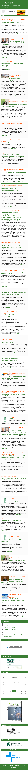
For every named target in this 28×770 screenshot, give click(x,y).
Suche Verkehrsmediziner (9, 633)
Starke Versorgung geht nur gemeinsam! (12, 22)
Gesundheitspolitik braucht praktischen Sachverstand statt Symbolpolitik (13, 43)
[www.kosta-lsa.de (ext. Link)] (14, 757)
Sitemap (23, 765)
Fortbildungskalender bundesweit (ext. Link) (13, 634)
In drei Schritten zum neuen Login (10, 142)
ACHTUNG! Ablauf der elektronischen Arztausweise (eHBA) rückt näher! (12, 600)
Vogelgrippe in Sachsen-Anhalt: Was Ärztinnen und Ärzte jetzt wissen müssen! (14, 539)
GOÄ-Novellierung (14, 419)
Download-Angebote (8, 636)
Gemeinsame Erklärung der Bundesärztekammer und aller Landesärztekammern (9, 190)
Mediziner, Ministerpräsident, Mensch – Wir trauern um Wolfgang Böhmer (13, 581)
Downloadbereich (14, 767)
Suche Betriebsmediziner (9, 631)
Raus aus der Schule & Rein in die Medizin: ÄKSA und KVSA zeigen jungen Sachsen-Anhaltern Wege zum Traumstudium (13, 245)
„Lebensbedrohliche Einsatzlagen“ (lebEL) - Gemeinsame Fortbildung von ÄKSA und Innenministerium (13, 457)
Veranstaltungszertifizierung (17, 5)
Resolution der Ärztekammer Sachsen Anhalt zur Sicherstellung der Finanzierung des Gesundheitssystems (13, 294)
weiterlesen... (4, 15)
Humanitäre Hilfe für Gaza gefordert (11, 520)
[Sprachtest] (14, 732)
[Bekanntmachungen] (14, 664)
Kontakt (5, 765)
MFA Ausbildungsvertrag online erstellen (12, 629)
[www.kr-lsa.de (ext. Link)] (14, 744)
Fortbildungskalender (16, 7)
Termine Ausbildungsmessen (10, 625)
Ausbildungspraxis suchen (9, 627)
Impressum (10, 765)
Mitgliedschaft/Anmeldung (9, 623)
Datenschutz (17, 765)
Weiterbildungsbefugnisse (5, 7)
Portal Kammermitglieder (5, 5)
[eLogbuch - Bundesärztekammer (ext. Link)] (14, 647)
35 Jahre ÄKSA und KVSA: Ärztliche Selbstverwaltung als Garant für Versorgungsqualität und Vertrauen (13, 432)
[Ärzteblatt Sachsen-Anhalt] (14, 711)
